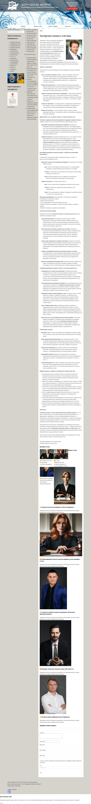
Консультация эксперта (29, 54)
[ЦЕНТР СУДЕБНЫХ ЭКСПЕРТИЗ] (13, 9)
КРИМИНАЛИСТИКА (15, 42)
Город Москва (30, 31)
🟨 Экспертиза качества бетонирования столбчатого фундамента (46, 462)
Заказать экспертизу (72, 8)
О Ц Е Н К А (13, 56)
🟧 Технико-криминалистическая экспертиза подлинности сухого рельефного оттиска (60, 463)
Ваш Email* (42, 741)
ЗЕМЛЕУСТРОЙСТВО (15, 47)
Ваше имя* (42, 744)
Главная (23, 26)
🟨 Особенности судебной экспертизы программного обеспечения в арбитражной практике (46, 481)
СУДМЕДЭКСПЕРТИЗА (15, 44)
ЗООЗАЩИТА (13, 69)
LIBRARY (41, 30)
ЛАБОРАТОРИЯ (13, 64)
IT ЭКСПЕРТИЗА (14, 51)
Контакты (68, 26)
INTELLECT (12, 67)
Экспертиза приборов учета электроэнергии (50, 441)
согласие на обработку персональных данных (55, 761)
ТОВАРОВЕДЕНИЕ (14, 62)
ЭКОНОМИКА (13, 58)
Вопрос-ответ (38, 26)
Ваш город (42, 755)
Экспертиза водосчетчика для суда (48, 443)
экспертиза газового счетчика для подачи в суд (53, 436)
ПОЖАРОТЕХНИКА (14, 53)
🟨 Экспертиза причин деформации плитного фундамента (55, 717)
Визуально (41, 732)
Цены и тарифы (52, 26)
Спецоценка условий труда (14, 786)
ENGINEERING (13, 49)
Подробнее (76, 800)
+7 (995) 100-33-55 (72, 4)
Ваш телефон (43, 750)
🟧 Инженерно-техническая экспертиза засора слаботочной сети (57, 669)
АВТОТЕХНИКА (13, 55)
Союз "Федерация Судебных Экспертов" (31, 784)
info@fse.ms (72, 6)
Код (43, 732)
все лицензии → (11, 107)
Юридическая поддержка (14, 29)
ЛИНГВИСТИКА (14, 60)
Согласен (1, 803)
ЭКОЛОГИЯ (13, 65)
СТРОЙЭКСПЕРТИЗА (15, 46)
